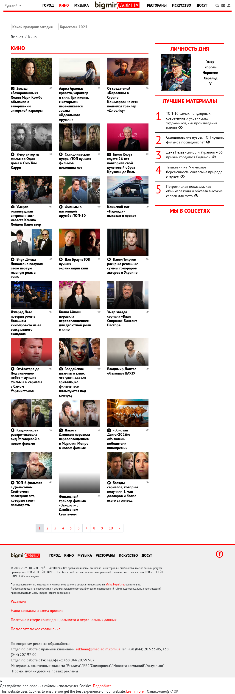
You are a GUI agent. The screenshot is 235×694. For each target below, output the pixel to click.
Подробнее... (103, 685)
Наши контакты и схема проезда (37, 610)
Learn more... (136, 691)
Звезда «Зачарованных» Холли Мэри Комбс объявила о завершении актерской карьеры (27, 99)
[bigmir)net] (107, 5)
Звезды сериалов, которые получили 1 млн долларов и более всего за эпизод (122, 491)
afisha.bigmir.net (115, 584)
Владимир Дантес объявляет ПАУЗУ (121, 371)
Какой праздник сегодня (32, 27)
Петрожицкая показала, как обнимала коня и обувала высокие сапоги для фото (194, 191)
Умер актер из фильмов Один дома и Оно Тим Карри (25, 161)
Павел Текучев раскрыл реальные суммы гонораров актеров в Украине (122, 266)
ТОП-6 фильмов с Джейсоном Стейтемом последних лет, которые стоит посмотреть (26, 493)
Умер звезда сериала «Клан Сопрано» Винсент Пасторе (122, 318)
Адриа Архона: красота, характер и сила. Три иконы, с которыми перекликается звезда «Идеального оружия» (74, 103)
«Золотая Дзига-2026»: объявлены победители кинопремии (118, 439)
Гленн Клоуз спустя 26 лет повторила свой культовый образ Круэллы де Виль (121, 163)
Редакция (18, 601)
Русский (11, 5)
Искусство (181, 5)
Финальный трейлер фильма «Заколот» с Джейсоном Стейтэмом (72, 505)
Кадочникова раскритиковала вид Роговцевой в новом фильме (25, 437)
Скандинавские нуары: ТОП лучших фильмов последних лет (75, 161)
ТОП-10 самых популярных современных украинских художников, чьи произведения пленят (192, 120)
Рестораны (157, 5)
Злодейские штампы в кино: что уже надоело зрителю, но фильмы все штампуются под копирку (72, 382)
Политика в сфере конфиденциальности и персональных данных (64, 619)
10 (111, 528)
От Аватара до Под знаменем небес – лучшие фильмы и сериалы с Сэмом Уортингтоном (26, 380)
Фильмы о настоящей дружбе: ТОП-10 (72, 211)
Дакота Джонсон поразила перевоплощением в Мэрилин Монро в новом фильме (74, 439)
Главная (17, 36)
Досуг (202, 5)
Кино (64, 5)
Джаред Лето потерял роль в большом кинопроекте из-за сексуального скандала (26, 323)
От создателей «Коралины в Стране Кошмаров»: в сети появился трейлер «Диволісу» (122, 99)
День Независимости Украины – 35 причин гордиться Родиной (194, 154)
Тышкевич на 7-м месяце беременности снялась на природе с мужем (194, 172)
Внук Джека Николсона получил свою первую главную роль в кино (27, 268)
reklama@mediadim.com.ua (98, 649)
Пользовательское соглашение (35, 629)
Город (48, 5)
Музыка (81, 5)
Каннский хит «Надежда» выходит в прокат (121, 211)
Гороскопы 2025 (73, 27)
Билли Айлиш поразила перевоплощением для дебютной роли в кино (75, 321)
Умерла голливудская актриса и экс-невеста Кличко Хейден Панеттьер (26, 215)
